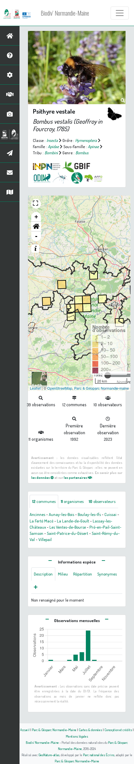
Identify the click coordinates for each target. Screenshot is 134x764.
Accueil (25, 730)
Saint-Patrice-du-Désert (67, 533)
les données (40, 477)
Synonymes (107, 573)
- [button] (36, 236)
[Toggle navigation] (120, 13)
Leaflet (35, 388)
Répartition (82, 573)
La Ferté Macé (41, 520)
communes (44, 501)
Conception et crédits (118, 730)
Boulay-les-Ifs (89, 514)
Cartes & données (90, 730)
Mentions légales (77, 736)
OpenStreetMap (59, 388)
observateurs (102, 501)
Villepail (45, 539)
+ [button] (36, 216)
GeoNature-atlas (49, 755)
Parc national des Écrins (98, 755)
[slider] (107, 375)
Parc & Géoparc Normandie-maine (101, 388)
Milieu (63, 573)
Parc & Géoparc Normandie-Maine (54, 730)
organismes (72, 501)
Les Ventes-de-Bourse (67, 527)
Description (43, 573)
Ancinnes (37, 514)
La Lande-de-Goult (73, 520)
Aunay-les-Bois (61, 514)
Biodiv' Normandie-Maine (65, 13)
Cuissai (110, 514)
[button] (36, 226)
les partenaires (76, 477)
